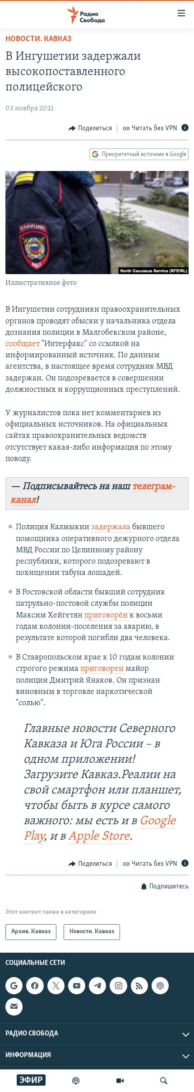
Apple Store (98, 837)
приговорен (102, 669)
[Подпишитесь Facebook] (34, 985)
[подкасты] (75, 1080)
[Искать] (163, 1080)
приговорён (106, 616)
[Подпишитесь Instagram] (118, 985)
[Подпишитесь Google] (14, 985)
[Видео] (120, 1080)
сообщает (23, 344)
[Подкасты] (160, 985)
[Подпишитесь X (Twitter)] (56, 985)
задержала (111, 527)
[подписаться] (14, 1006)
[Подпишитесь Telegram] (97, 985)
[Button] (90, 128)
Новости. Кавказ (38, 39)
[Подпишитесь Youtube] (76, 985)
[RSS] (139, 985)
